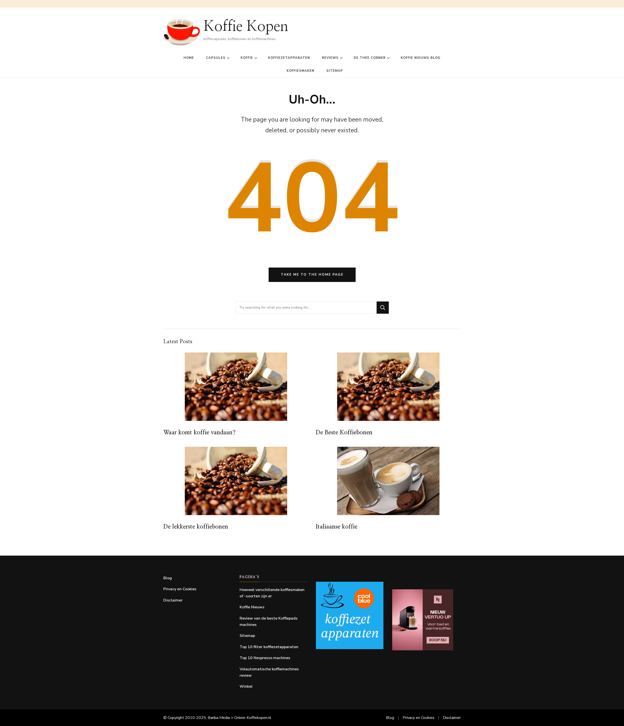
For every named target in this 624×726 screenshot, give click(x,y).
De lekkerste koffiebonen (195, 527)
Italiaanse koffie (336, 527)
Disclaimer (173, 600)
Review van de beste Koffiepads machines (269, 621)
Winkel (246, 686)
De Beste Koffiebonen (344, 433)
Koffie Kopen (246, 26)
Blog (167, 578)
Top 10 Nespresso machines (265, 658)
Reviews (330, 58)
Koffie (247, 58)
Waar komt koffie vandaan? (199, 433)
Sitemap (334, 71)
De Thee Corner (370, 58)
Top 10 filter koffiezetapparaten (269, 647)
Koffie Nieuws (252, 607)
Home (189, 58)
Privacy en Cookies (179, 589)
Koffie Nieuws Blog (420, 58)
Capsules (215, 58)
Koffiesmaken (300, 71)
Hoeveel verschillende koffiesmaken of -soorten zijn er (272, 593)
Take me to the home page (312, 274)
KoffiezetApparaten (289, 58)
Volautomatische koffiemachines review (269, 672)
